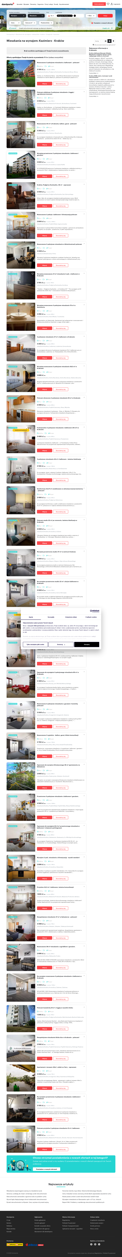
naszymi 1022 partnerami (36, 625)
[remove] (72, 16)
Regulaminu (98, 1253)
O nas (8, 1220)
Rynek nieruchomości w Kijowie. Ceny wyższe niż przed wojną (28, 1202)
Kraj (47, 12)
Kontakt (9, 1231)
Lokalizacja (58, 12)
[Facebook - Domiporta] (91, 1244)
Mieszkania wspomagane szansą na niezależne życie (24, 1191)
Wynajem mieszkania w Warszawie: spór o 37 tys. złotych (81, 1199)
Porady (56, 4)
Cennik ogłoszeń (39, 1223)
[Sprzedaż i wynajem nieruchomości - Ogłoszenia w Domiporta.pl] (8, 4)
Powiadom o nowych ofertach (103, 23)
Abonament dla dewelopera (43, 1231)
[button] (2, 17)
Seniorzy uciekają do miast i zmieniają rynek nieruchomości (27, 1194)
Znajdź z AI (106, 28)
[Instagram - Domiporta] (95, 1244)
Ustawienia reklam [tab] (71, 617)
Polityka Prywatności (68, 1223)
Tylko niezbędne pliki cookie (35, 644)
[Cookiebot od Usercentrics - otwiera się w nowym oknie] (91, 611)
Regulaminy (66, 1220)
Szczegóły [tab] (51, 617)
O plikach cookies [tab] (91, 617)
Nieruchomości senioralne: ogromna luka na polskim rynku (26, 1196)
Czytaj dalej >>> (93, 73)
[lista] (109, 41)
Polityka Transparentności (70, 1226)
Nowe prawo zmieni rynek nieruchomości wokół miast (80, 1196)
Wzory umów (94, 1229)
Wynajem (26, 4)
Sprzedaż (19, 4)
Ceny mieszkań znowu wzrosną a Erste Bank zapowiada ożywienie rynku (86, 1194)
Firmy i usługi (49, 4)
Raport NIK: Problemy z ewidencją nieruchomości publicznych (83, 1202)
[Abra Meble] (35, 1244)
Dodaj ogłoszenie (99, 4)
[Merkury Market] (15, 1244)
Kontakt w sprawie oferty (42, 1226)
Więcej (44, 84)
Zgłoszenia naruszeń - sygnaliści (72, 1229)
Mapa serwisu (11, 1229)
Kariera (9, 1223)
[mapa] (113, 41)
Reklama (9, 1226)
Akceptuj (86, 644)
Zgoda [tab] (31, 617)
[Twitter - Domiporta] (99, 1244)
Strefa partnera (95, 1226)
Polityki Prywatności (109, 1253)
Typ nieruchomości (33, 12)
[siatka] (105, 41)
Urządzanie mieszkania (97, 1220)
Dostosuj (60, 644)
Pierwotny (33, 4)
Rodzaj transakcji (14, 12)
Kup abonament (64, 4)
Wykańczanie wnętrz (96, 1223)
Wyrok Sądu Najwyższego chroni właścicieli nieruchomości (27, 1199)
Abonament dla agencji (41, 1229)
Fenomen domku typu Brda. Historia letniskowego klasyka (82, 1191)
